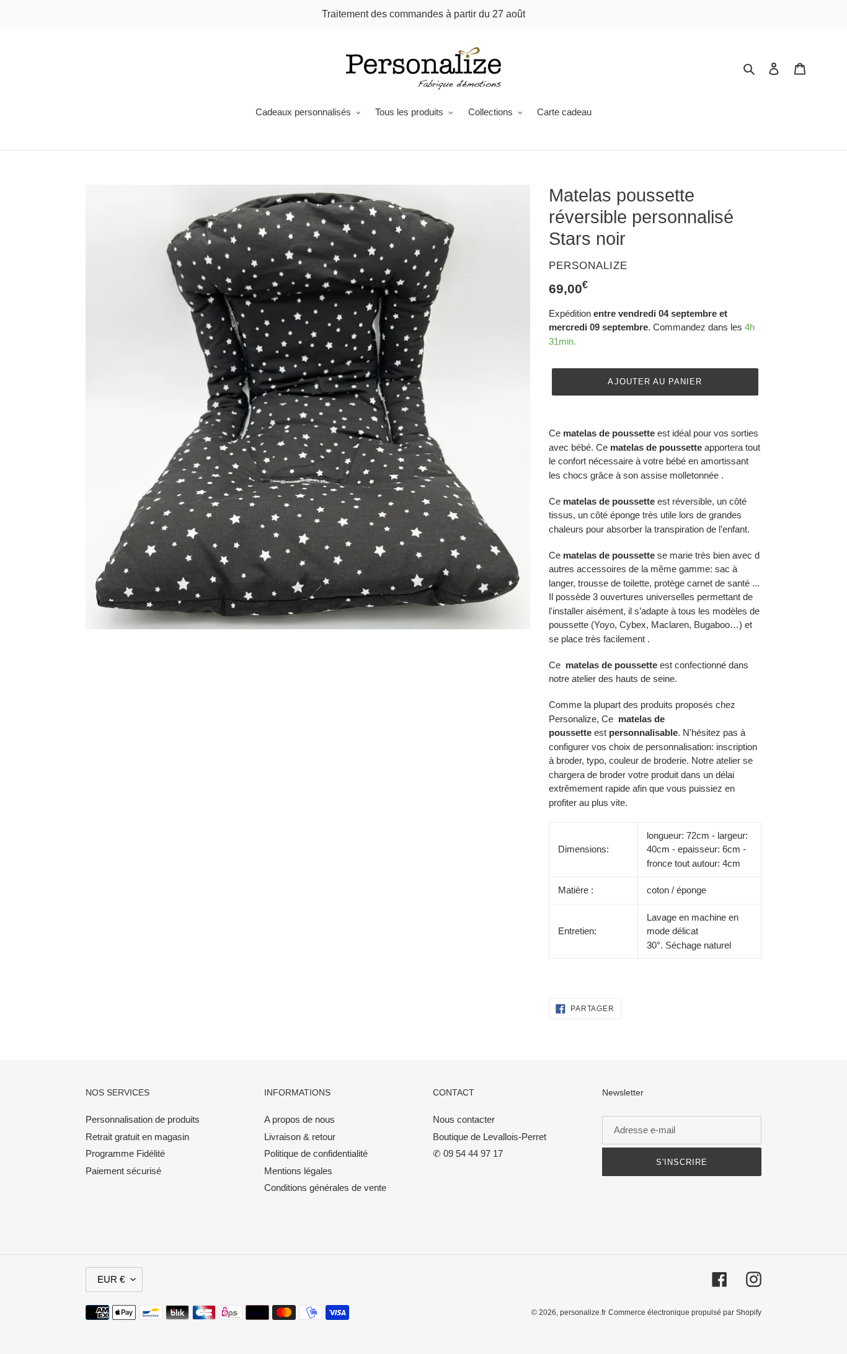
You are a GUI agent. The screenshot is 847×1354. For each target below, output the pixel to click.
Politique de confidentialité (316, 1153)
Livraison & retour (299, 1136)
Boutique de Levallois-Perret (489, 1136)
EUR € (111, 1279)
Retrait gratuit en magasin (137, 1136)
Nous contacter (464, 1119)
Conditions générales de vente (325, 1187)
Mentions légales (298, 1171)
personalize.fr (583, 1312)
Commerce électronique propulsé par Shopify (684, 1312)
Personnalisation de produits (143, 1119)
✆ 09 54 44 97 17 (468, 1153)
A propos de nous (299, 1119)
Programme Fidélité (125, 1153)
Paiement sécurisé (123, 1171)
